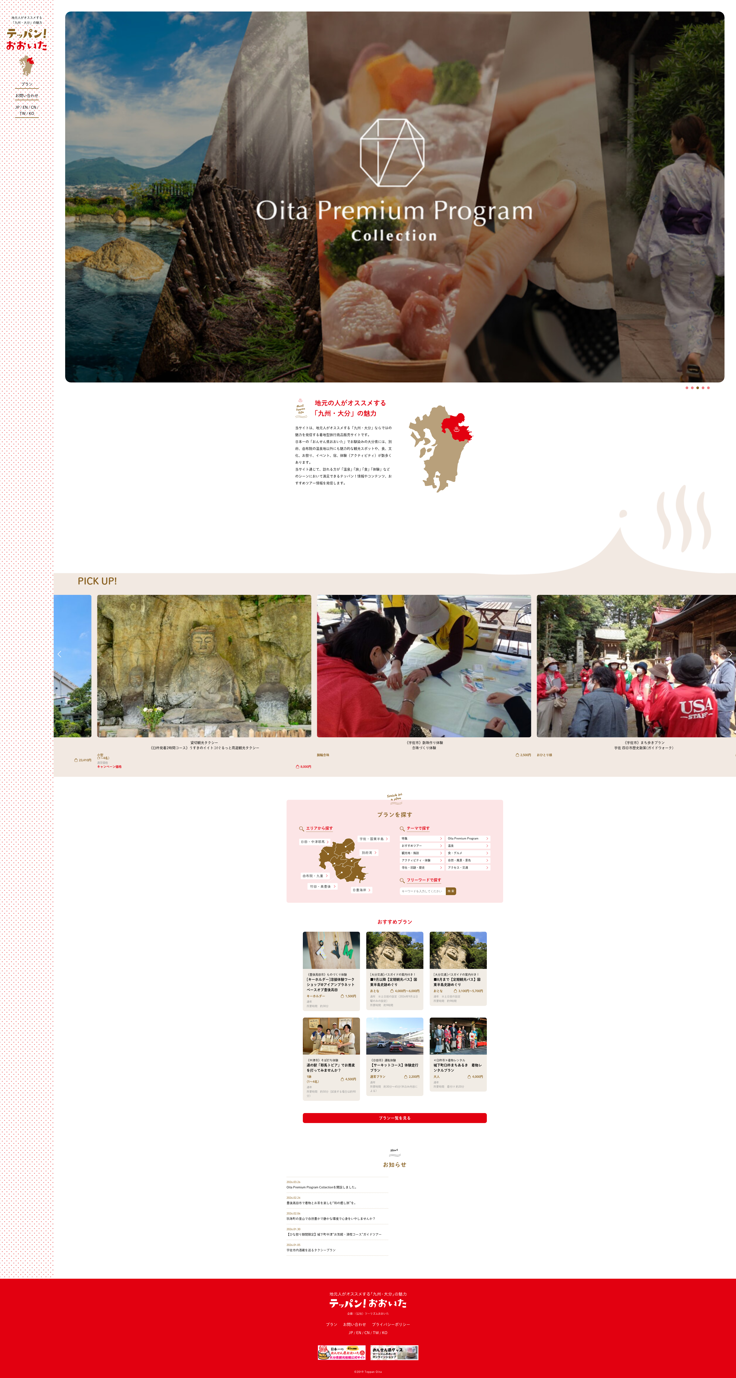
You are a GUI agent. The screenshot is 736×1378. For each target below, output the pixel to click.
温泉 (451, 845)
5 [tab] (708, 387)
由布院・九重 (315, 876)
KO (31, 113)
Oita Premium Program (463, 838)
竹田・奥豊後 (323, 886)
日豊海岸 (361, 890)
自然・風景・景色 (459, 860)
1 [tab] (687, 387)
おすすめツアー (412, 845)
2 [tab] (692, 387)
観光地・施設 (410, 853)
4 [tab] (703, 387)
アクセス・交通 (458, 867)
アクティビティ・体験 (416, 860)
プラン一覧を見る (395, 1118)
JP (17, 107)
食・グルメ (455, 853)
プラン (27, 84)
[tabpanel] (394, 197)
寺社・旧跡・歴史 (413, 867)
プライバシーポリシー (391, 1324)
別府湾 (368, 852)
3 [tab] (697, 387)
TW (23, 113)
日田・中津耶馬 (311, 842)
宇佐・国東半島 (374, 839)
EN (25, 107)
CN (33, 107)
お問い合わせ (26, 96)
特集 (404, 838)
